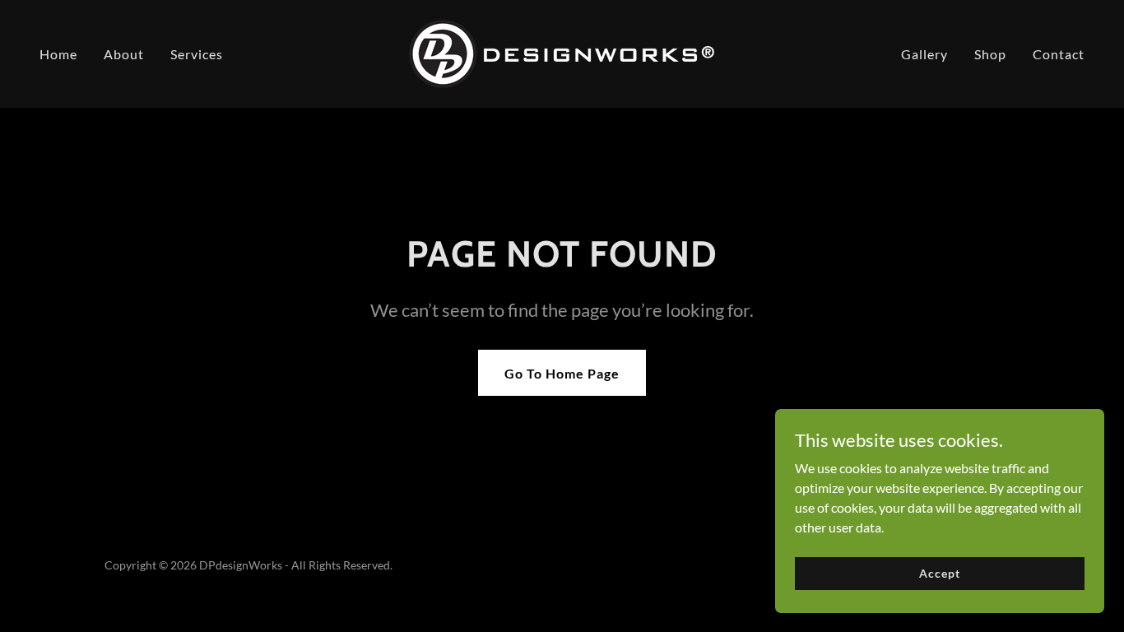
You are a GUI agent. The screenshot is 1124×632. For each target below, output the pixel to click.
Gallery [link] (924, 54)
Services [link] (196, 54)
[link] (561, 52)
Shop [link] (990, 54)
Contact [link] (1059, 54)
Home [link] (58, 54)
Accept (939, 573)
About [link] (124, 54)
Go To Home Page (562, 373)
